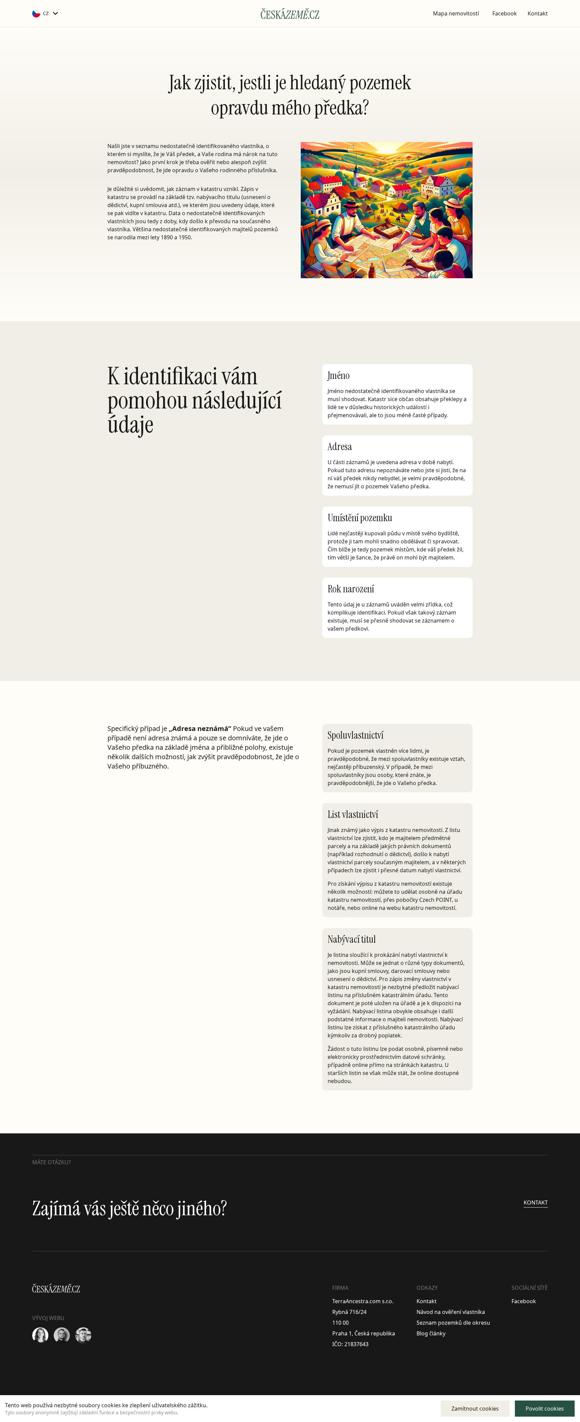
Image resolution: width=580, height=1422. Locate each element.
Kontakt (538, 13)
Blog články (431, 1333)
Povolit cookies (545, 1408)
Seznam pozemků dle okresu (453, 1322)
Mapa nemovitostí (456, 13)
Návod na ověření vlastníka (451, 1312)
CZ (46, 13)
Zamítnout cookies (475, 1408)
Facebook (504, 13)
